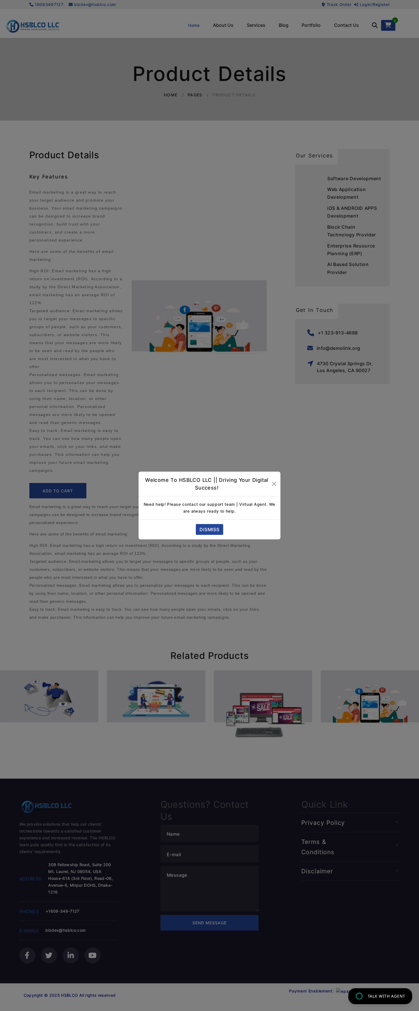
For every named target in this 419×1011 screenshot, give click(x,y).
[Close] (274, 484)
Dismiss (209, 529)
